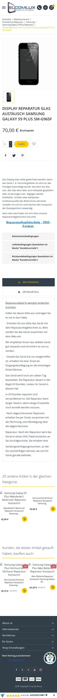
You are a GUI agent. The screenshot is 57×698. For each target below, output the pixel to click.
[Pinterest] (22, 155)
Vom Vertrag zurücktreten (16, 655)
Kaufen (21, 144)
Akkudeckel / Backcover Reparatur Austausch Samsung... (14, 511)
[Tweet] (14, 155)
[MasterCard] (25, 679)
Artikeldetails (30, 291)
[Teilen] (5, 155)
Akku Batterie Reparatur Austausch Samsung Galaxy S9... (42, 579)
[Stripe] (38, 679)
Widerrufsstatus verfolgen (16, 660)
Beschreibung (30, 282)
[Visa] (18, 679)
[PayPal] (32, 679)
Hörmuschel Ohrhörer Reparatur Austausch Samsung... (43, 501)
